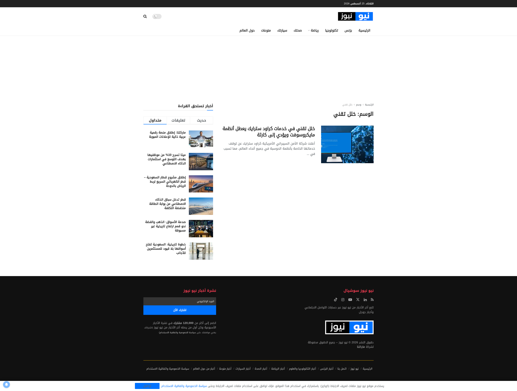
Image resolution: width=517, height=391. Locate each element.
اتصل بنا (342, 368)
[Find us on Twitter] (358, 299)
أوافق (147, 386)
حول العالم (247, 30)
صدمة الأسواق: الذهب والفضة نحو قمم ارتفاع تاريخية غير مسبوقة (165, 226)
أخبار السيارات (243, 368)
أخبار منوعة (225, 368)
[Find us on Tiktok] (335, 299)
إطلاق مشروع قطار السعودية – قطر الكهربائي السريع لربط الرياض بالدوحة (165, 181)
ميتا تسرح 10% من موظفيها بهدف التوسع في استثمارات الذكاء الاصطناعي (166, 159)
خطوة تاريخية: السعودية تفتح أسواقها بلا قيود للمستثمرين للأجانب (166, 249)
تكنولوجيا (331, 30)
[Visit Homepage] (355, 16)
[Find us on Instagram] (342, 299)
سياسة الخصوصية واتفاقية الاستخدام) (177, 332)
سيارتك (282, 30)
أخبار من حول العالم (204, 368)
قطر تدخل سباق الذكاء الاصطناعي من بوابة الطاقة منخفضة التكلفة (167, 204)
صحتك (298, 30)
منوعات (266, 30)
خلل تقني (347, 104)
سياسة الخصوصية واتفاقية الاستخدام (167, 368)
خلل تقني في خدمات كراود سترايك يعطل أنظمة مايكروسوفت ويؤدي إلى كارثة (269, 131)
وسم (358, 104)
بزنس (348, 30)
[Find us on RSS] (372, 299)
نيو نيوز (355, 368)
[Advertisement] (258, 66)
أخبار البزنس (326, 368)
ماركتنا (361, 347)
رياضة (315, 30)
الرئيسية (364, 30)
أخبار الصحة (261, 368)
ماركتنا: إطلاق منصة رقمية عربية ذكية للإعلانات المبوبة (167, 135)
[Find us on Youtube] (350, 299)
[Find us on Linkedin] (365, 299)
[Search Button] (145, 16)
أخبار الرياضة (278, 368)
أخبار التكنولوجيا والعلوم (302, 368)
